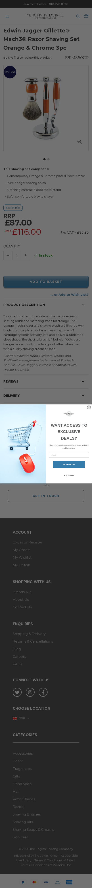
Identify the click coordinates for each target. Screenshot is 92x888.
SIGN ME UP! (69, 464)
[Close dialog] (89, 407)
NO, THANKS (69, 476)
